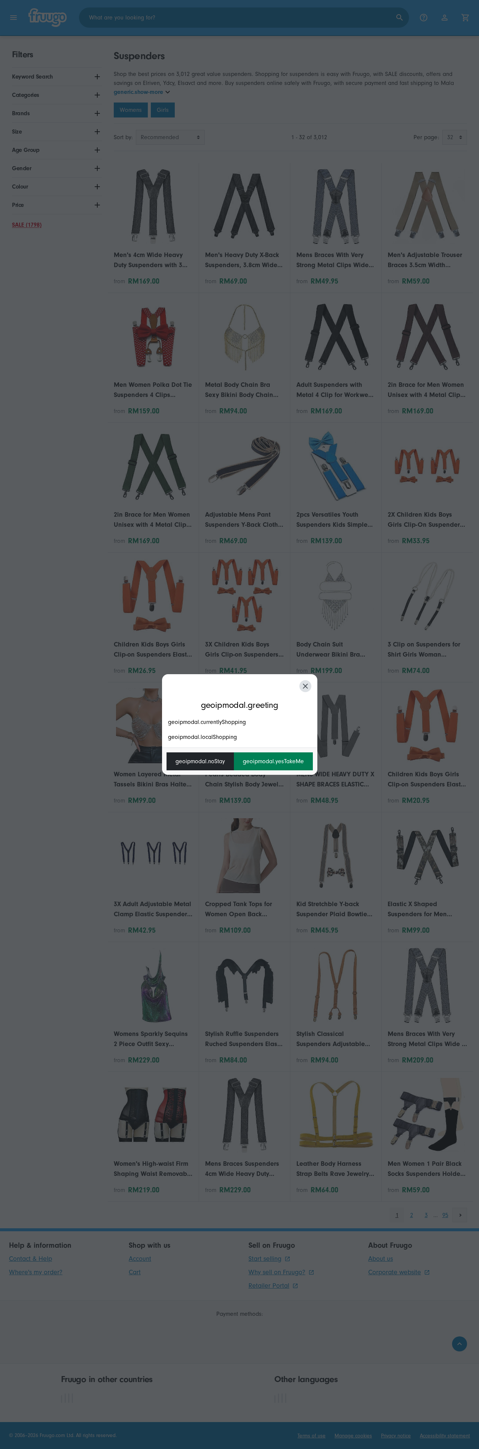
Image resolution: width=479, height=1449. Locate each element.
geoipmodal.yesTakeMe (273, 761)
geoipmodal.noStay (200, 761)
